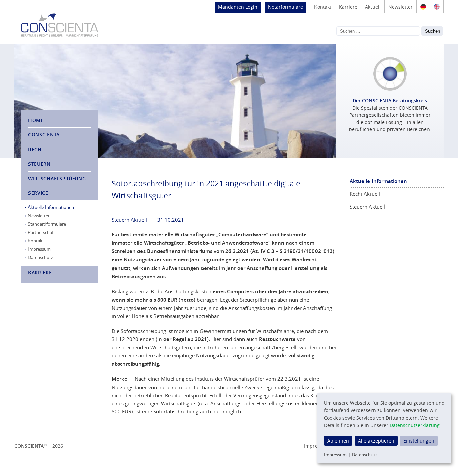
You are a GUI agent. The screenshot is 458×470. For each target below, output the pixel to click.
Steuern (39, 164)
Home (36, 120)
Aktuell (373, 7)
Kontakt (322, 7)
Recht (36, 149)
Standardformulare (47, 224)
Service (38, 193)
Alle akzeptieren (376, 440)
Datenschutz (40, 257)
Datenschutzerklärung (415, 425)
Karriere (348, 7)
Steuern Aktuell (129, 219)
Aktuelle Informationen (51, 207)
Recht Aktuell (365, 193)
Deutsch (423, 6)
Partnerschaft (41, 232)
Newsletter (400, 7)
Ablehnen (338, 440)
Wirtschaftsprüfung (57, 178)
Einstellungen (418, 440)
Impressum (39, 249)
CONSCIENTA (44, 134)
